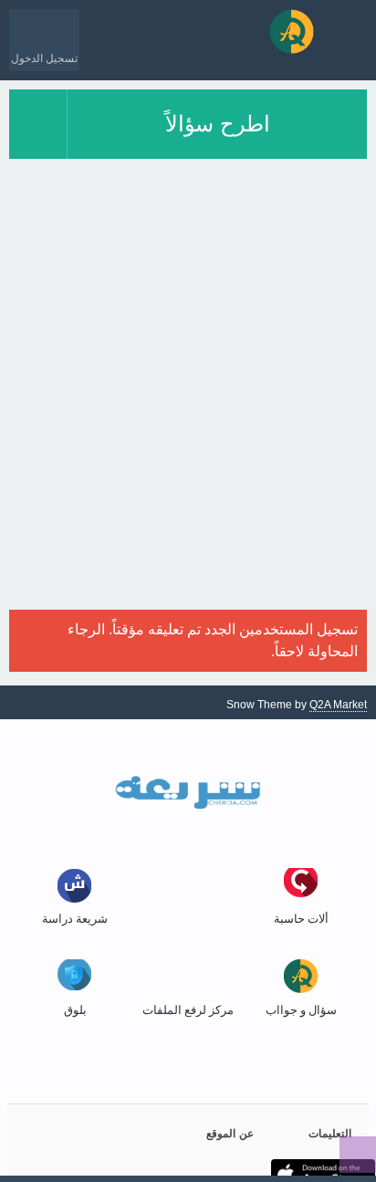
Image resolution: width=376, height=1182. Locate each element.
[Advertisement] (188, 422)
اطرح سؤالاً (217, 123)
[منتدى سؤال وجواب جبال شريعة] (291, 31)
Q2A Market (338, 704)
